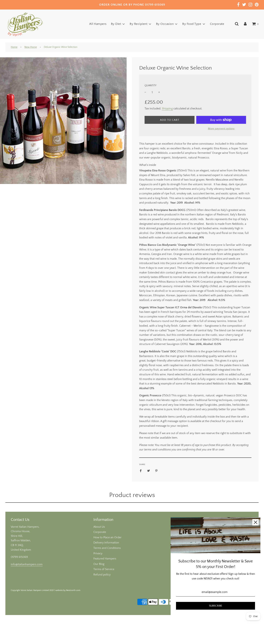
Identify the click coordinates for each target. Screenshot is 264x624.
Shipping (167, 108)
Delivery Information (106, 542)
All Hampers (98, 24)
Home (14, 47)
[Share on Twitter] (148, 471)
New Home (30, 47)
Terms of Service (103, 569)
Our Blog (98, 564)
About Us (99, 526)
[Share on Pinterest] (156, 471)
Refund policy (102, 574)
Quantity (150, 85)
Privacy (97, 553)
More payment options (221, 128)
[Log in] (245, 24)
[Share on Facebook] (141, 471)
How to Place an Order (107, 537)
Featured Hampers (104, 558)
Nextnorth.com (73, 590)
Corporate (217, 24)
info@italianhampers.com (27, 564)
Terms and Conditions (107, 548)
